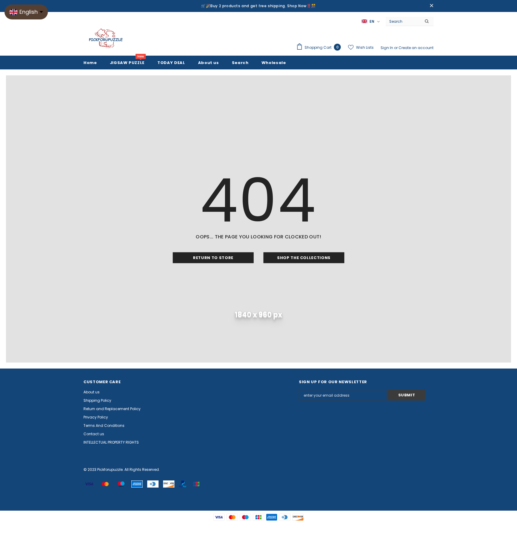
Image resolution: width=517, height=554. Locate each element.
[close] (431, 6)
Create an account (416, 47)
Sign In (387, 47)
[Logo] (105, 38)
